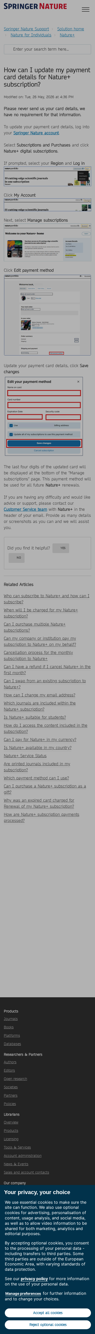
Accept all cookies (48, 1312)
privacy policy (34, 1278)
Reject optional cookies (48, 1324)
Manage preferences (23, 1293)
